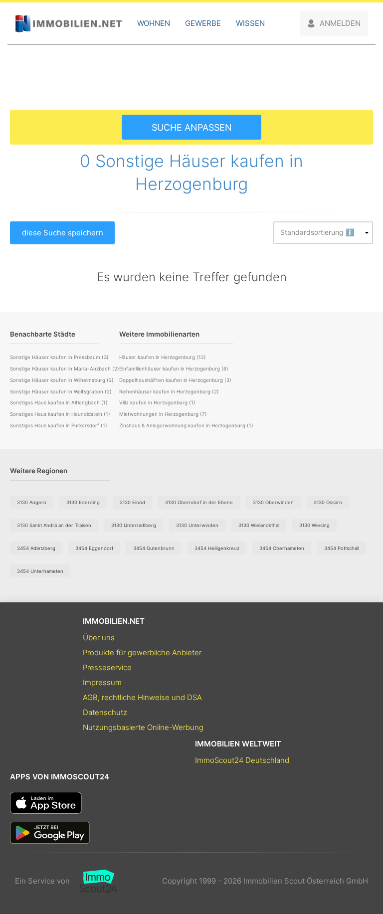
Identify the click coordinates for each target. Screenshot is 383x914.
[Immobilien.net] (68, 23)
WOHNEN (153, 23)
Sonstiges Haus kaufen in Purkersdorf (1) (58, 425)
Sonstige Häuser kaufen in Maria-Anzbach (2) (64, 368)
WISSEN (250, 23)
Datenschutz (105, 712)
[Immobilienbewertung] (93, 881)
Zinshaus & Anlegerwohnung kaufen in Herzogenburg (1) (186, 425)
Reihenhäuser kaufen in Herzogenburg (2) (169, 391)
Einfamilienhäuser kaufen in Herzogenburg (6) (173, 368)
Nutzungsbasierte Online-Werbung (143, 727)
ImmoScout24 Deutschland (242, 760)
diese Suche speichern (62, 232)
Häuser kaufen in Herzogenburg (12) (162, 357)
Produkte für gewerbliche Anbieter (142, 652)
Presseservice (107, 667)
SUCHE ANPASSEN (192, 127)
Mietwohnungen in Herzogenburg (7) (163, 414)
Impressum (102, 682)
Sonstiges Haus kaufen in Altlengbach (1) (59, 402)
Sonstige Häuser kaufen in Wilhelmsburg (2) (62, 380)
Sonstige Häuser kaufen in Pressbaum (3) (59, 357)
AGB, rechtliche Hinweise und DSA (142, 697)
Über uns (99, 637)
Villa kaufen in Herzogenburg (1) (157, 402)
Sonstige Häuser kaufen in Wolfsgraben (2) (61, 391)
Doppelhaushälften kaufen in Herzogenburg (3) (175, 380)
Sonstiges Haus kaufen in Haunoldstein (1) (60, 414)
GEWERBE (203, 23)
